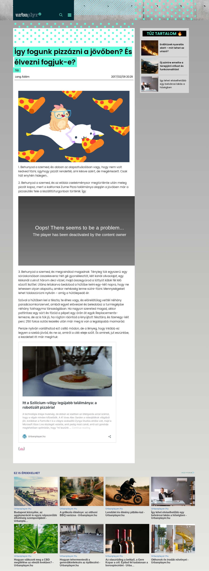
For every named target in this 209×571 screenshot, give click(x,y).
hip (17, 70)
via (22, 449)
